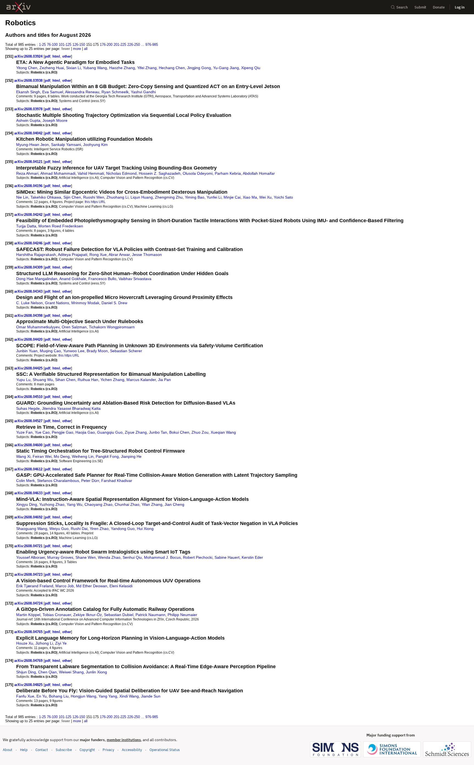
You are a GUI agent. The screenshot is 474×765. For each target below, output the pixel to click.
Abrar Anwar (119, 254)
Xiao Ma (250, 197)
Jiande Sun (150, 696)
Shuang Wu (43, 379)
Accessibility (132, 749)
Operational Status (164, 749)
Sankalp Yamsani (66, 144)
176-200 (106, 45)
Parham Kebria (228, 173)
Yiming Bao (194, 197)
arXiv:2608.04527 (29, 421)
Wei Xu (265, 197)
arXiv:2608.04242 (29, 215)
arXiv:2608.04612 (29, 469)
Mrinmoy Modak (85, 303)
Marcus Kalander (141, 379)
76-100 (52, 45)
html (56, 56)
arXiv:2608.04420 (29, 339)
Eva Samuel (52, 92)
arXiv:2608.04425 (29, 368)
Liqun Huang (142, 197)
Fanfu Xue (25, 696)
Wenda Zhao (109, 557)
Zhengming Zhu (169, 197)
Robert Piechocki (197, 557)
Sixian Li (73, 68)
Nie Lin (22, 197)
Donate (439, 7)
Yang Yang (107, 696)
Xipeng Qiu (250, 68)
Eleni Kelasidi (120, 586)
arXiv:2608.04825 (29, 685)
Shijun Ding (26, 672)
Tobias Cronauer (57, 614)
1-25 (42, 45)
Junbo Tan (158, 432)
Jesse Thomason (147, 254)
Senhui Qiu (132, 557)
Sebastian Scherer (126, 351)
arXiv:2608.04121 (29, 162)
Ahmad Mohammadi (57, 173)
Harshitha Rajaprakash (36, 254)
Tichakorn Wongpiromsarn (112, 327)
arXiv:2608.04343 (29, 291)
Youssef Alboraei (30, 557)
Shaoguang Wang (31, 528)
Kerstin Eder (252, 557)
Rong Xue (98, 254)
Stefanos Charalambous (58, 480)
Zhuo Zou (199, 432)
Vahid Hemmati (91, 173)
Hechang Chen (172, 68)
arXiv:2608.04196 (29, 186)
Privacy (108, 749)
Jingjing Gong (199, 68)
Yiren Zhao (99, 528)
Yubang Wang (95, 68)
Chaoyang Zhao (98, 504)
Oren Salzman (74, 327)
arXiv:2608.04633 (29, 493)
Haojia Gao (85, 432)
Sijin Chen (72, 197)
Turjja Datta (26, 226)
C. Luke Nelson (29, 303)
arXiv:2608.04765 (29, 632)
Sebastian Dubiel (118, 614)
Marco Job (64, 586)
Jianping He (131, 456)
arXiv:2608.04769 (29, 661)
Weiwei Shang (71, 672)
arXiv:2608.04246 (29, 243)
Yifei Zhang (147, 68)
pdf (47, 56)
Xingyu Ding (26, 504)
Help (24, 749)
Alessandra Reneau (82, 92)
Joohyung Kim (95, 144)
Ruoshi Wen (93, 197)
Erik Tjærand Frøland (34, 586)
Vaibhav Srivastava (135, 278)
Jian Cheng (174, 504)
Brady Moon (97, 351)
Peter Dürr (90, 480)
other (66, 56)
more (77, 49)
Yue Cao (42, 432)
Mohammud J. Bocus (162, 557)
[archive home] (18, 7)
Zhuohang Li (117, 197)
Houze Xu (24, 643)
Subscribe (64, 749)
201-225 (120, 45)
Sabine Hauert (227, 557)
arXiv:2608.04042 (29, 133)
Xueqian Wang (223, 432)
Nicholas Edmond (121, 173)
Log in (460, 7)
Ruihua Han (88, 379)
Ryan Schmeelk (115, 92)
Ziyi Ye (61, 643)
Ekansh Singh (28, 92)
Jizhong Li (44, 643)
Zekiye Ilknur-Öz (87, 614)
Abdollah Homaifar (259, 173)
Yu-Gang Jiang (226, 68)
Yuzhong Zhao (51, 504)
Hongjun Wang (83, 696)
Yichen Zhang (112, 379)
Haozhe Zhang (122, 68)
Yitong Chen (26, 68)
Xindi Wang (129, 696)
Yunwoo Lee (73, 351)
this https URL (95, 202)
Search (402, 7)
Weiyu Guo (59, 528)
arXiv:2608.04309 (29, 267)
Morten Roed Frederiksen (60, 226)
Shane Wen (85, 557)
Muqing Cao (50, 351)
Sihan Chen (65, 379)
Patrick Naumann (150, 614)
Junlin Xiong (96, 672)
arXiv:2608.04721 (29, 546)
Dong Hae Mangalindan (36, 278)
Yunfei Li (214, 197)
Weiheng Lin (83, 456)
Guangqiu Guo (110, 432)
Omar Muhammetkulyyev (38, 327)
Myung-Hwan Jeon (32, 144)
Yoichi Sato (283, 197)
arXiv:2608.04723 (29, 574)
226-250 (133, 45)
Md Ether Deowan (91, 586)
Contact (41, 749)
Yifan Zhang (152, 504)
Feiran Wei (42, 456)
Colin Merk (25, 480)
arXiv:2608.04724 (29, 603)
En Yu (41, 696)
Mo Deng (62, 456)
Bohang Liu (59, 696)
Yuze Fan (24, 432)
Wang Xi (23, 456)
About (7, 749)
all (86, 49)
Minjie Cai (232, 197)
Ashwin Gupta (28, 120)
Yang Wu (74, 504)
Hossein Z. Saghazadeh (159, 173)
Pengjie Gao (62, 432)
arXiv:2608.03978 (29, 109)
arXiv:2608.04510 (29, 397)
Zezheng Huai (52, 68)
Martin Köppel (28, 614)
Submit (420, 7)
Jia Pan (164, 379)
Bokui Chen (179, 432)
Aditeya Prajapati (72, 254)
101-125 (65, 45)
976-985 (151, 45)
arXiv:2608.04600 (29, 445)
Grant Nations (57, 303)
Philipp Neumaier (182, 614)
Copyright (87, 749)
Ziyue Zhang (136, 432)
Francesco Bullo (102, 278)
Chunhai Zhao (127, 504)
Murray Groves (60, 557)
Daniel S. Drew (114, 303)
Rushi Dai (79, 528)
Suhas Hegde (28, 408)
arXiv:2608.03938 (29, 80)
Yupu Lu (23, 379)
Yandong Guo (123, 528)
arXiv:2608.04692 (29, 517)
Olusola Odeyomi (198, 173)
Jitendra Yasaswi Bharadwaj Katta (71, 408)
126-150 (78, 45)
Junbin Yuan (27, 351)
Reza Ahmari (27, 173)
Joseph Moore (55, 120)
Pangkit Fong (107, 456)
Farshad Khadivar (116, 480)
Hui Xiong (145, 528)
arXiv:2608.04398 (29, 316)
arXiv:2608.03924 (29, 56)
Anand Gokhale (72, 278)
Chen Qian (47, 672)
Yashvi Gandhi (143, 92)
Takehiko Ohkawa (45, 197)
